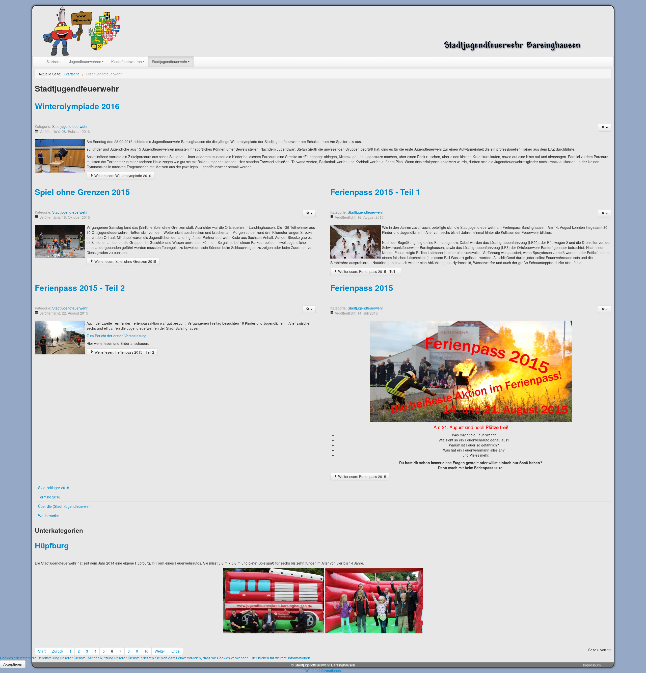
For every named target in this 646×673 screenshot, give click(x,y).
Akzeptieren (12, 664)
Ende (175, 651)
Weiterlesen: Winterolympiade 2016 (122, 175)
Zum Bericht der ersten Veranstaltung (116, 335)
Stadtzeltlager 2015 (53, 487)
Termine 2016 (49, 496)
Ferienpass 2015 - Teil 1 (375, 192)
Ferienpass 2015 (361, 287)
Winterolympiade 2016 (77, 106)
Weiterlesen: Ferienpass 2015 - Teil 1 (367, 271)
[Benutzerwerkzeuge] (604, 127)
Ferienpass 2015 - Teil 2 (80, 287)
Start (42, 651)
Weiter (160, 651)
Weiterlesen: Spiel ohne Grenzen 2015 (124, 261)
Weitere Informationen (323, 670)
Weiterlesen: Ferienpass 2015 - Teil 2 (123, 352)
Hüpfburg (52, 545)
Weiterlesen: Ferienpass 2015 (361, 476)
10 (146, 651)
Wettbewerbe (48, 515)
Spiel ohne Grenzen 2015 (82, 192)
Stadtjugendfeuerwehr (70, 126)
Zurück (57, 651)
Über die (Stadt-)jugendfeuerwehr (65, 506)
